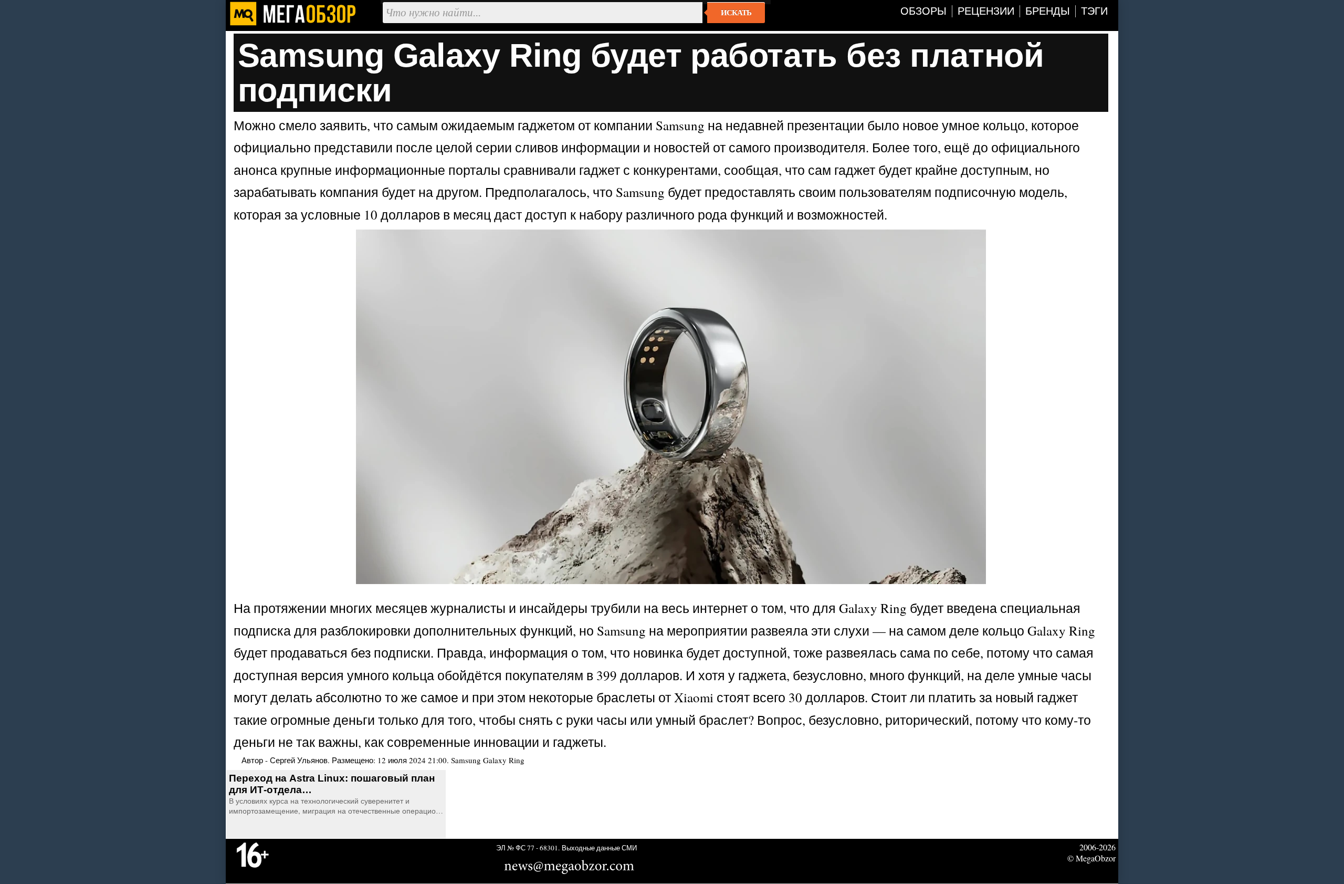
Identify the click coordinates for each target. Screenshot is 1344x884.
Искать (736, 12)
